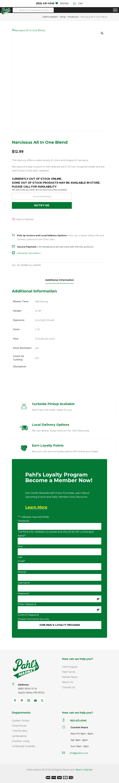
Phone (22, 572)
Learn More (36, 507)
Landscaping (19, 736)
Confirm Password (28, 615)
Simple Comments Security (33, 619)
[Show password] (98, 599)
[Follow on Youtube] (35, 700)
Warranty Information (29, 253)
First (20, 546)
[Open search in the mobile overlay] (32, 10)
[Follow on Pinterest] (22, 700)
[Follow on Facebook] (15, 700)
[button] (102, 33)
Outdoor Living (20, 741)
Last (20, 557)
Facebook (23, 520)
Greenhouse (19, 725)
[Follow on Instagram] (29, 700)
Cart (80, 3)
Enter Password (27, 604)
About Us (67, 682)
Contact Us (68, 687)
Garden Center (20, 720)
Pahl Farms (68, 672)
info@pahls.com (79, 753)
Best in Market (84, 769)
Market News (69, 677)
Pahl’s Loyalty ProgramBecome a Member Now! (58, 478)
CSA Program (70, 666)
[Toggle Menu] (115, 10)
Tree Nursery (19, 730)
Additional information (59, 280)
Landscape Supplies (23, 746)
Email (21, 561)
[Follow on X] (42, 700)
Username (24, 582)
